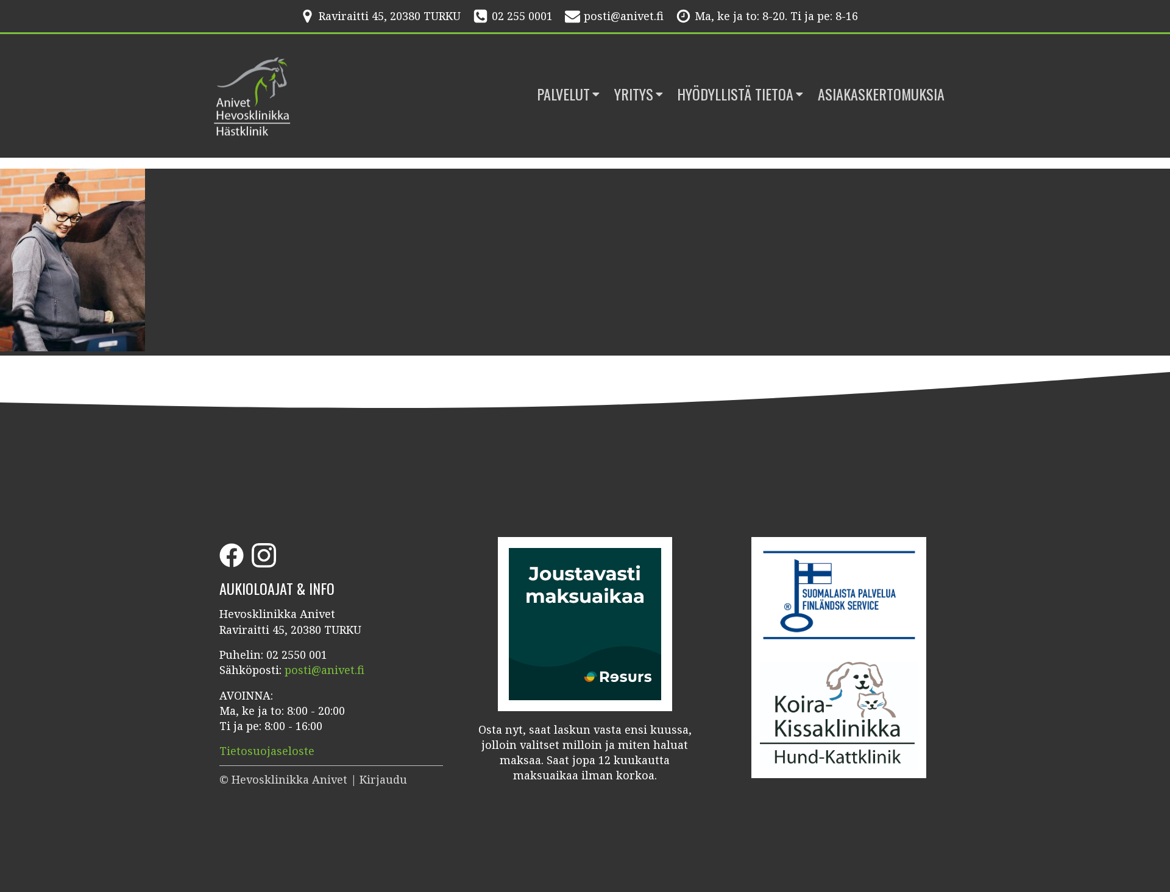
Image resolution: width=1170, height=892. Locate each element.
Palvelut (563, 94)
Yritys (633, 94)
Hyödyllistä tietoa (735, 94)
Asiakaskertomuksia (881, 94)
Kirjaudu (383, 779)
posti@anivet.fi (624, 16)
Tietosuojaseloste (266, 750)
